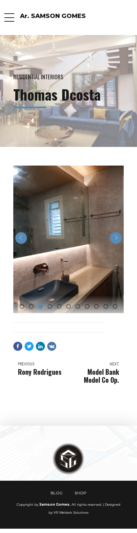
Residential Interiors (38, 77)
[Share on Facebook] (17, 346)
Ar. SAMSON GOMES (53, 16)
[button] (21, 238)
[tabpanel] (68, 239)
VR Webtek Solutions (71, 512)
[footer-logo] (68, 459)
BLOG (57, 493)
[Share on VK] (51, 346)
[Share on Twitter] (29, 346)
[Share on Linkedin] (40, 346)
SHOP (80, 493)
